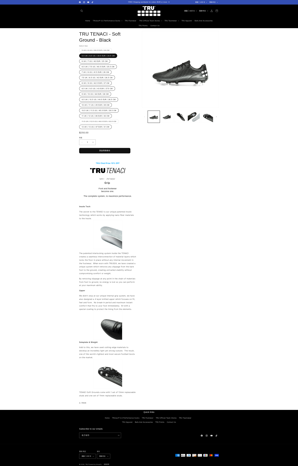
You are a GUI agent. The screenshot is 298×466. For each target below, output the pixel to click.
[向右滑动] (216, 116)
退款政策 (106, 464)
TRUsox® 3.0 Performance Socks (125, 418)
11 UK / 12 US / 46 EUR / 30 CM (95, 116)
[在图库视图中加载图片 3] (180, 117)
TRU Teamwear (185, 418)
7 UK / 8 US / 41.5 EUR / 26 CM (95, 72)
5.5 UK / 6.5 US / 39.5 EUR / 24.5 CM (98, 56)
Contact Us (171, 422)
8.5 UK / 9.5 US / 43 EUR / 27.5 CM (97, 88)
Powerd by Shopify (95, 464)
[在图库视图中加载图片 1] (154, 117)
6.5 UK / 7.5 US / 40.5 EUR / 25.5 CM (98, 67)
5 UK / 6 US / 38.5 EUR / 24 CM (96, 50)
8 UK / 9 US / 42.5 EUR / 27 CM (95, 83)
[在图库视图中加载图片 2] (167, 117)
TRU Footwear (147, 418)
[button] (81, 10)
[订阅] (118, 435)
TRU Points (159, 422)
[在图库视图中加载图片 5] (207, 117)
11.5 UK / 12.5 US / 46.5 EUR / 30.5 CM (100, 122)
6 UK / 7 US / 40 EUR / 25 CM (95, 61)
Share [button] (83, 403)
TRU (86, 464)
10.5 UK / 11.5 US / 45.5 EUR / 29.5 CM (99, 110)
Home (107, 418)
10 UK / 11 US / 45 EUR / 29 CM (95, 105)
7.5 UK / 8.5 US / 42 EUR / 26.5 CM (97, 78)
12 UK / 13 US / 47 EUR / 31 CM (95, 127)
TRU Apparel (127, 422)
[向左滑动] (144, 116)
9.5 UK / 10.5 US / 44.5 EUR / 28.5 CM (99, 99)
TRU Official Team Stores (166, 418)
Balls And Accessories (144, 422)
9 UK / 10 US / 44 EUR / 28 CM (95, 94)
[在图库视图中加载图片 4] (194, 117)
